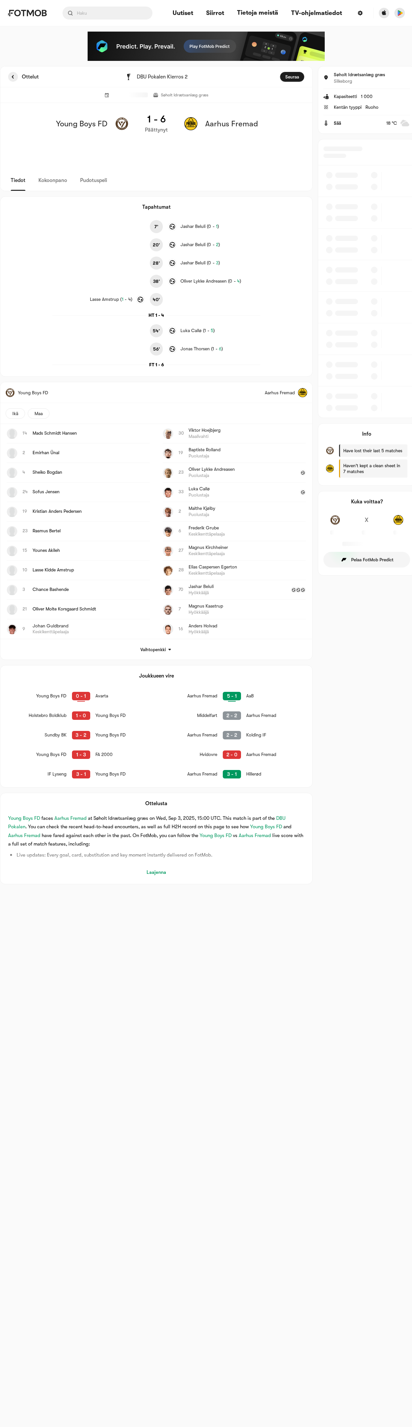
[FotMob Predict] (206, 46)
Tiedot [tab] (18, 180)
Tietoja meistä (257, 12)
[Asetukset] (360, 13)
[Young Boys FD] (335, 523)
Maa (39, 413)
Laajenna (156, 872)
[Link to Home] (27, 13)
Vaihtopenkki (153, 649)
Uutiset (183, 13)
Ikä (15, 413)
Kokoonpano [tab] (52, 180)
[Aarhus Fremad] (398, 523)
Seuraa (292, 76)
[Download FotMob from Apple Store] (384, 13)
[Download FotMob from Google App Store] (399, 13)
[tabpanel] (206, 475)
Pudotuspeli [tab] (93, 180)
